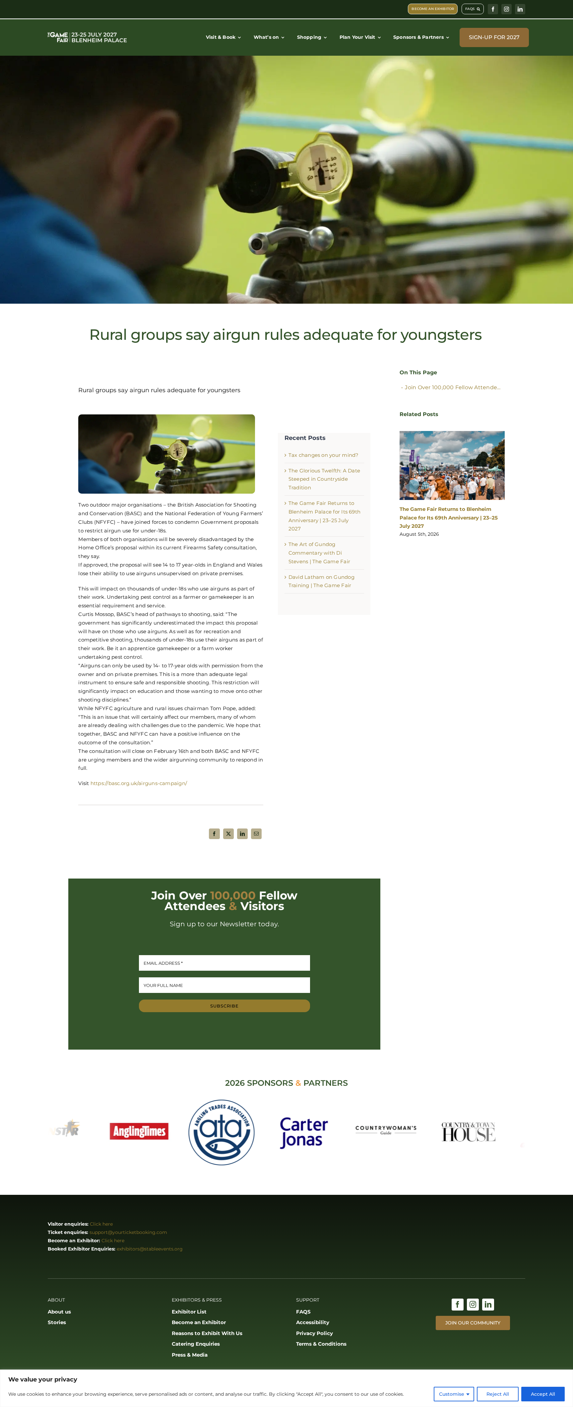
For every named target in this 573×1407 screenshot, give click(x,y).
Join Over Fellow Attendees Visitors (454, 387)
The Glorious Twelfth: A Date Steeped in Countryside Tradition (324, 479)
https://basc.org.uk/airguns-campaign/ (139, 783)
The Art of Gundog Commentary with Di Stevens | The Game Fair (319, 553)
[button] (405, 474)
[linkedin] (520, 9)
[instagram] (506, 9)
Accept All (543, 1394)
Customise (451, 1394)
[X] (228, 834)
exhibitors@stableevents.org (150, 1249)
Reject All (497, 1394)
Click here (101, 1224)
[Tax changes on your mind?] (452, 464)
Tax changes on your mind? (323, 455)
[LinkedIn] (242, 834)
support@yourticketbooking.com (128, 1232)
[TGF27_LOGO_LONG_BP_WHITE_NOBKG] (87, 33)
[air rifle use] (166, 417)
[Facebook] (214, 834)
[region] (286, 1388)
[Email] (256, 834)
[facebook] (493, 9)
